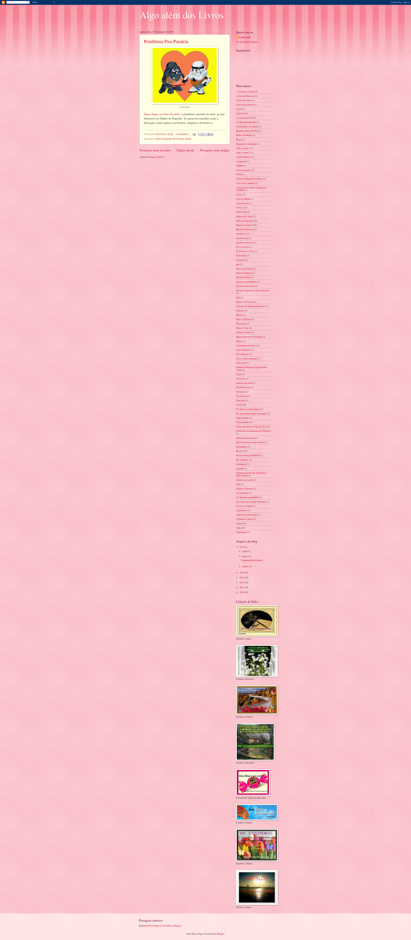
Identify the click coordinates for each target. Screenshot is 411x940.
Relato (188, 138)
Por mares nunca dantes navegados (251, 413)
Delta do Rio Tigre (244, 216)
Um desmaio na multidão (247, 497)
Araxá (238, 108)
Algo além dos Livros (182, 14)
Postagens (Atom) (156, 156)
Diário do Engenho (163, 138)
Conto (238, 194)
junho (245, 551)
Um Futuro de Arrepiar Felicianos (251, 501)
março (245, 556)
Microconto (241, 323)
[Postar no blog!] (202, 134)
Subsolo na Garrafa (244, 479)
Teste (238, 484)
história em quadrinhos (246, 281)
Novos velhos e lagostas (246, 358)
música (239, 341)
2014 (242, 572)
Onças (238, 374)
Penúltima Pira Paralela (166, 41)
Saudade (240, 468)
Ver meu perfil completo (247, 41)
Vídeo (238, 527)
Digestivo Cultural (244, 225)
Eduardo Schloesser (245, 229)
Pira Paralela (179, 138)
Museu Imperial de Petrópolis (249, 336)
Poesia (239, 404)
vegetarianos (241, 510)
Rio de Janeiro (242, 459)
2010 (242, 592)
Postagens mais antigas (215, 150)
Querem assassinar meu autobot (250, 442)
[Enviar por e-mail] (199, 134)
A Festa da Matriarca (245, 95)
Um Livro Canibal (244, 506)
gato (238, 264)
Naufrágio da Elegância (246, 345)
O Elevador (241, 362)
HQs (238, 297)
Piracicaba (240, 400)
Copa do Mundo (243, 198)
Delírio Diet (241, 211)
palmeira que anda (244, 382)
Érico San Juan (242, 246)
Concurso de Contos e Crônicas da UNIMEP (251, 189)
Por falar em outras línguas (248, 409)
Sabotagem (241, 464)
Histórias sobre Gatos (245, 286)
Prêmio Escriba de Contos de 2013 (251, 426)
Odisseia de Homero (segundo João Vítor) (251, 368)
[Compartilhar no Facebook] (208, 134)
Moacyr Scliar (242, 327)
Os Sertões (240, 378)
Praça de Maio (242, 417)
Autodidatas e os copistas (247, 126)
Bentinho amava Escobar (247, 130)
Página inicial (185, 150)
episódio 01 (241, 233)
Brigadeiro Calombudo (246, 143)
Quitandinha (241, 446)
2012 (242, 582)
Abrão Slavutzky (243, 100)
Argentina (240, 113)
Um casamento (242, 492)
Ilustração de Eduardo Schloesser (250, 306)
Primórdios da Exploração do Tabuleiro (253, 430)
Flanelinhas (241, 255)
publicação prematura (245, 437)
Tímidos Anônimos (244, 488)
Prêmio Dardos (242, 422)
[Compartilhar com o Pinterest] (212, 134)
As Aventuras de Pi (244, 117)
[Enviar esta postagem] (194, 133)
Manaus (239, 314)
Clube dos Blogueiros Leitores (249, 178)
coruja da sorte (242, 203)
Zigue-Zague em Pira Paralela (161, 114)
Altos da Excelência (245, 104)
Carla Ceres (244, 37)
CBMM (239, 165)
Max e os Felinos (243, 319)
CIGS (238, 174)
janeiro (245, 566)
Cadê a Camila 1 (243, 148)
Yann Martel (241, 532)
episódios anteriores (245, 242)
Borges (239, 139)
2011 (242, 587)
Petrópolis (240, 391)
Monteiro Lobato (243, 332)
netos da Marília (243, 349)
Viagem (239, 523)
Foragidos (240, 259)
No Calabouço (242, 354)
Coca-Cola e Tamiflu (245, 183)
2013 (242, 577)
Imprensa (240, 310)
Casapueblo (241, 161)
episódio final (242, 238)
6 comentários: (182, 133)
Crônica (239, 207)
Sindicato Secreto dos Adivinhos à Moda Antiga (251, 474)
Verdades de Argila (244, 518)
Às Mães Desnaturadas (246, 122)
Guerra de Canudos (244, 268)
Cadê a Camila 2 (243, 152)
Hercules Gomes (243, 277)
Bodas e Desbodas (244, 135)
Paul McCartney (243, 387)
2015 (242, 547)
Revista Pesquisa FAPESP (247, 455)
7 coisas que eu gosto (245, 91)
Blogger (220, 933)
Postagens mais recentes (155, 150)
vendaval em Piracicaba (246, 514)
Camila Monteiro (243, 156)
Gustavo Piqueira (243, 272)
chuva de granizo (243, 170)
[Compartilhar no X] (205, 134)
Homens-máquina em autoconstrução (252, 290)
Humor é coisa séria (245, 301)
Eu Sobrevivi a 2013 (245, 251)
